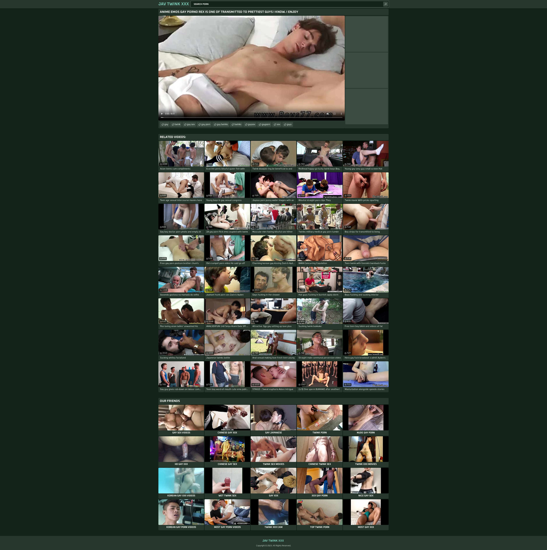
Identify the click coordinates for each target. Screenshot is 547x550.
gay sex (191, 124)
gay (166, 124)
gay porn (205, 124)
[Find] (385, 4)
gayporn (266, 124)
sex (278, 124)
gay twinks (222, 124)
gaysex (251, 124)
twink (177, 124)
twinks (237, 124)
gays (289, 124)
